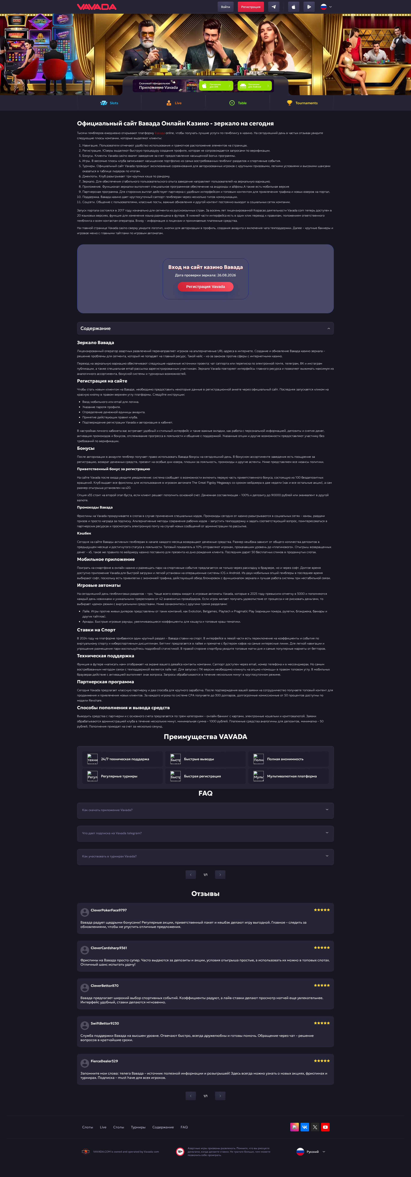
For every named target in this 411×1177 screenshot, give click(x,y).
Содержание (163, 1127)
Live (103, 1127)
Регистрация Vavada (205, 286)
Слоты (87, 1127)
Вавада (160, 133)
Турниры (138, 1127)
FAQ (184, 1127)
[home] (96, 7)
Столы (118, 1127)
